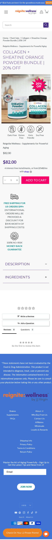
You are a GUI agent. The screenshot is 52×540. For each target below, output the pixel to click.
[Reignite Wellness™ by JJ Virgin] (26, 12)
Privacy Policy (26, 444)
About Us (29, 517)
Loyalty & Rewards (39, 429)
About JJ (39, 411)
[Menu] (6, 12)
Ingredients (17, 277)
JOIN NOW (26, 487)
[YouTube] (16, 512)
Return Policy (26, 452)
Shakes (12, 411)
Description (17, 264)
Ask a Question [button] (27, 323)
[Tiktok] (32, 512)
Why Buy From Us (39, 415)
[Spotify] (20, 512)
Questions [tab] (25, 329)
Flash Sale (14, 38)
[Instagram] (24, 512)
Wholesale (39, 426)
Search (21, 517)
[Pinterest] (36, 512)
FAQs (12, 418)
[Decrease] (5, 180)
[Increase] (17, 180)
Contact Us (39, 418)
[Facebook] (28, 512)
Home (5, 38)
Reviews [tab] (7, 329)
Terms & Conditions (26, 448)
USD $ (24, 505)
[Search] (46, 25)
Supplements (13, 415)
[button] (46, 534)
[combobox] (23, 25)
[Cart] (46, 12)
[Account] (41, 12)
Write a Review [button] (27, 316)
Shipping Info (26, 440)
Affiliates (39, 422)
